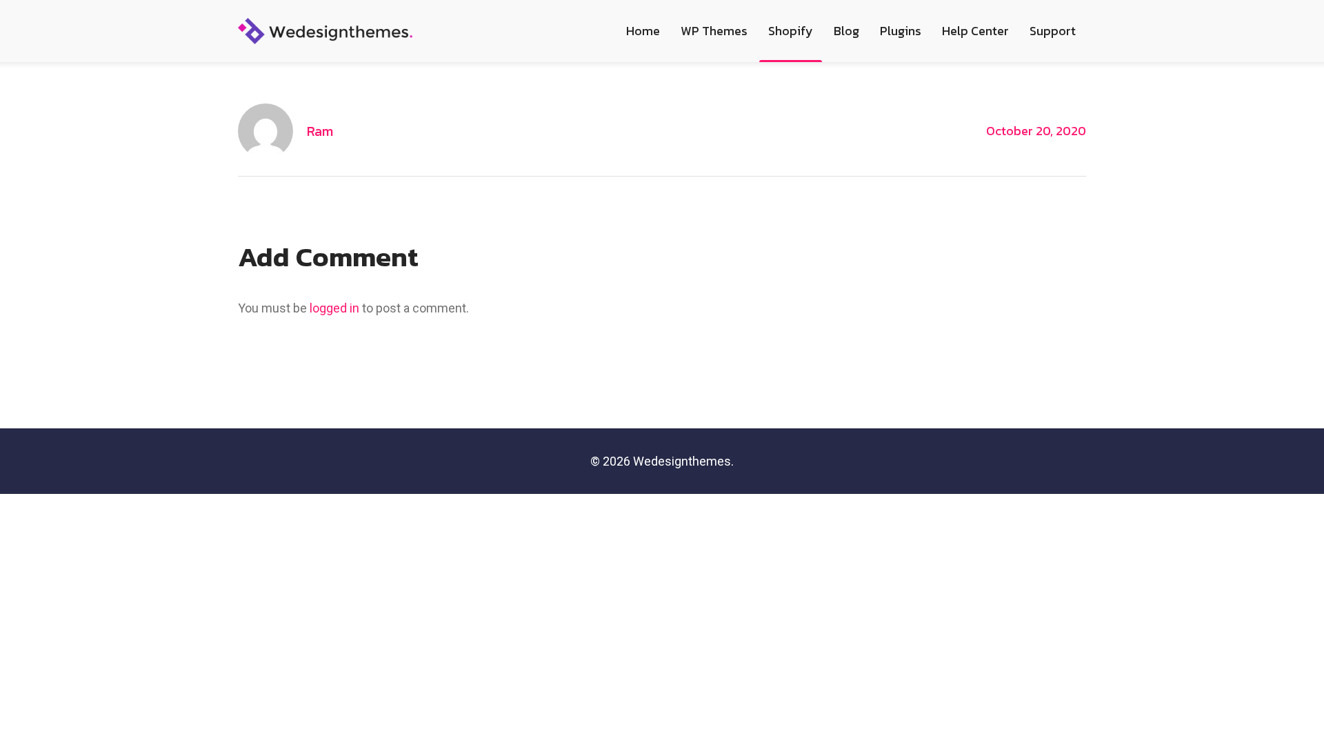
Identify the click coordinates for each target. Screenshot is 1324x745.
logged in (334, 308)
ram (320, 131)
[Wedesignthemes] (325, 30)
